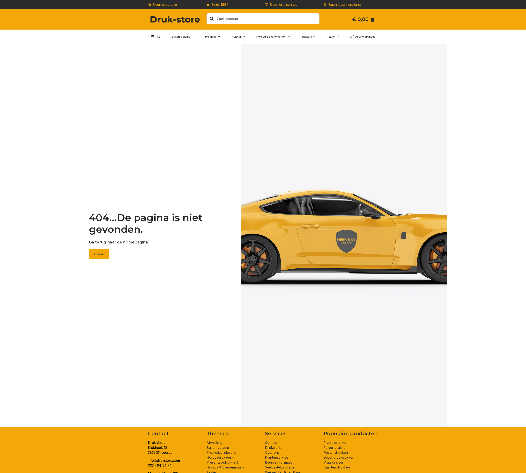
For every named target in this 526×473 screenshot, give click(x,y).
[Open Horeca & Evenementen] (288, 37)
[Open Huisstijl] (243, 37)
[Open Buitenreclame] (192, 37)
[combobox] (263, 18)
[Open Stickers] (314, 37)
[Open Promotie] (219, 37)
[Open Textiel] (337, 37)
